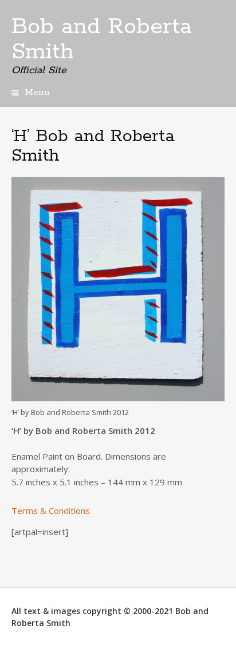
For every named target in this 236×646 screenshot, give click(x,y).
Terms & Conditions (50, 510)
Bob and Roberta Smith (101, 39)
